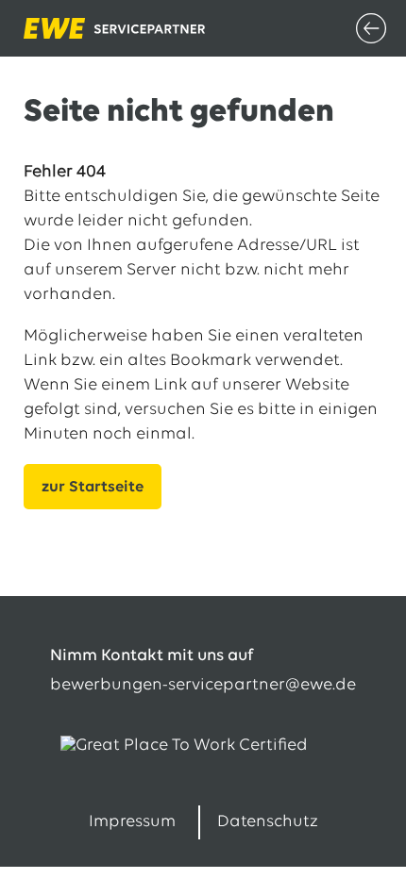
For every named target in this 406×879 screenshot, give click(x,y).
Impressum (132, 822)
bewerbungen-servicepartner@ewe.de (203, 685)
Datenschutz (267, 822)
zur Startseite (93, 487)
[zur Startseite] (71, 28)
